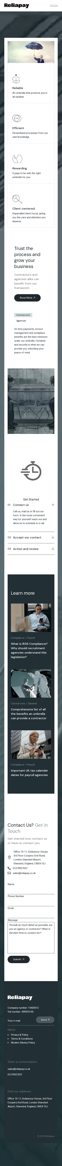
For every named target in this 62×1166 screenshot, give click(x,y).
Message (13, 920)
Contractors (23, 314)
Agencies (21, 320)
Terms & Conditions (22, 1038)
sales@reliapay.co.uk (19, 1069)
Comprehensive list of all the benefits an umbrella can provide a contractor (28, 713)
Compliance (17, 638)
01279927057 (15, 1074)
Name (11, 884)
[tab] (23, 315)
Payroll (31, 638)
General (32, 703)
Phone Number (16, 896)
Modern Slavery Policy (23, 1042)
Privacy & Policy (19, 1034)
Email (11, 908)
